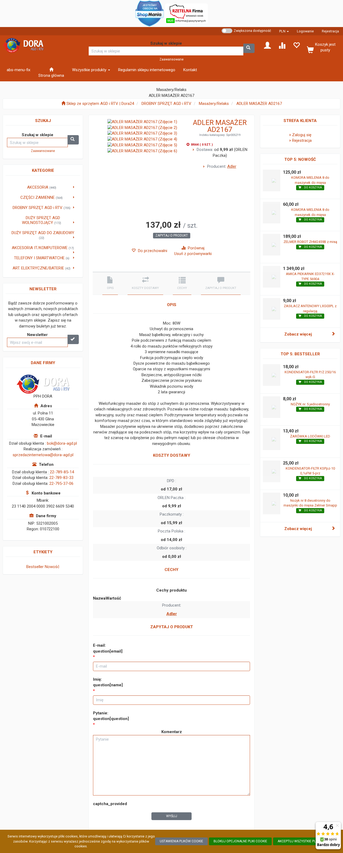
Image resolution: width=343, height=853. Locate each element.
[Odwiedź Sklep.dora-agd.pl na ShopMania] (149, 13)
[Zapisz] (73, 339)
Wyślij (171, 816)
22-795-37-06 (61, 483)
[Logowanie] (267, 45)
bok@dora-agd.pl (62, 443)
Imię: (108, 682)
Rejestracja (330, 31)
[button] (284, 31)
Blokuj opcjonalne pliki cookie (240, 841)
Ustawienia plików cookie (181, 841)
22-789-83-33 (61, 477)
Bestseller (35, 566)
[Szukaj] (249, 48)
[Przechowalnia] (296, 45)
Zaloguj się (301, 134)
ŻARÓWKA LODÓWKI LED (310, 436)
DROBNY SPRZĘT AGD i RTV (166, 103)
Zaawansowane (171, 59)
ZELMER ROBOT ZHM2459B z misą (310, 242)
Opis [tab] (110, 288)
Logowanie (305, 31)
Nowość (52, 566)
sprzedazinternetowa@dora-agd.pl (43, 454)
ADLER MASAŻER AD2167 (259, 103)
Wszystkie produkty (89, 69)
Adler (231, 166)
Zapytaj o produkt (171, 235)
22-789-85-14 (62, 472)
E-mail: (107, 648)
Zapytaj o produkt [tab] (220, 288)
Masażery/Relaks (214, 103)
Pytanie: (111, 716)
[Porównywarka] (282, 45)
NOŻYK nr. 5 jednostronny (310, 404)
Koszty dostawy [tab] (145, 288)
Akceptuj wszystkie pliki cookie (304, 841)
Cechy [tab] (182, 288)
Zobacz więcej (298, 334)
